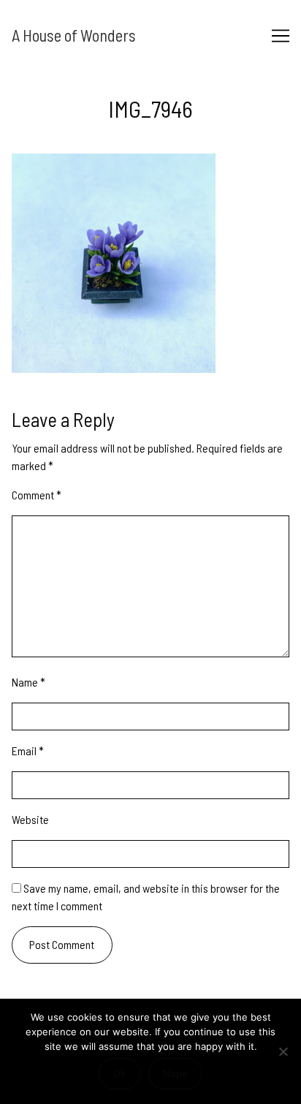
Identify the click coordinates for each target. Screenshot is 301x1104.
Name (28, 682)
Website (30, 819)
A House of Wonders (74, 35)
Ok (119, 1073)
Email (28, 750)
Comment (36, 495)
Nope (175, 1073)
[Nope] (282, 1051)
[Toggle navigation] (280, 36)
